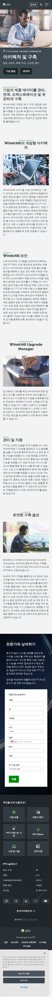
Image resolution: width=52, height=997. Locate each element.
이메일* (12, 718)
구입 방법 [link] (10, 71)
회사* (11, 747)
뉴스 (38, 875)
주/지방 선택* (14, 765)
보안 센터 (14, 942)
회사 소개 (7, 870)
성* (10, 709)
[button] (26, 731)
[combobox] (14, 741)
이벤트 (39, 885)
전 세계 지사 (41, 890)
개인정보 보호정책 (28, 942)
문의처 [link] (26, 71)
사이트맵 (42, 942)
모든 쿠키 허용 (24, 974)
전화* (11, 738)
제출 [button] (14, 779)
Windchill (24, 51)
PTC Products (13, 51)
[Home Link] (4, 52)
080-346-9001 (30, 919)
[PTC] (26, 931)
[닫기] (44, 953)
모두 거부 (24, 980)
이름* (11, 700)
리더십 (6, 890)
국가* (11, 727)
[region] (24, 972)
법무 (6, 942)
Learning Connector (12, 880)
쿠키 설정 (27, 946)
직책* (11, 756)
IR (37, 870)
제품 (5, 875)
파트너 (39, 880)
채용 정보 (7, 885)
